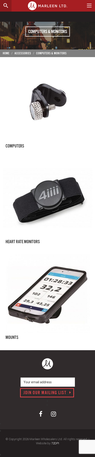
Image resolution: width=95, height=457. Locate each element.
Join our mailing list (46, 393)
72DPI (55, 443)
